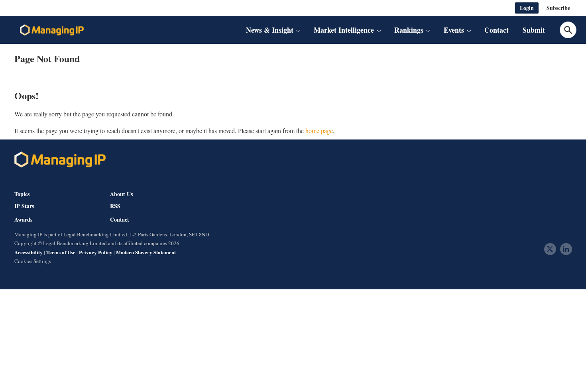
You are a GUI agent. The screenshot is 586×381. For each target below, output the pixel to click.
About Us (121, 194)
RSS (115, 206)
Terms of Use (60, 252)
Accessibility (28, 252)
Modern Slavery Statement (146, 252)
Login (527, 8)
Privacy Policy (95, 252)
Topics (21, 194)
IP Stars (24, 206)
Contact (496, 30)
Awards (23, 219)
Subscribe (558, 8)
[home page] (52, 29)
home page (319, 130)
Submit (534, 30)
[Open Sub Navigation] (298, 30)
